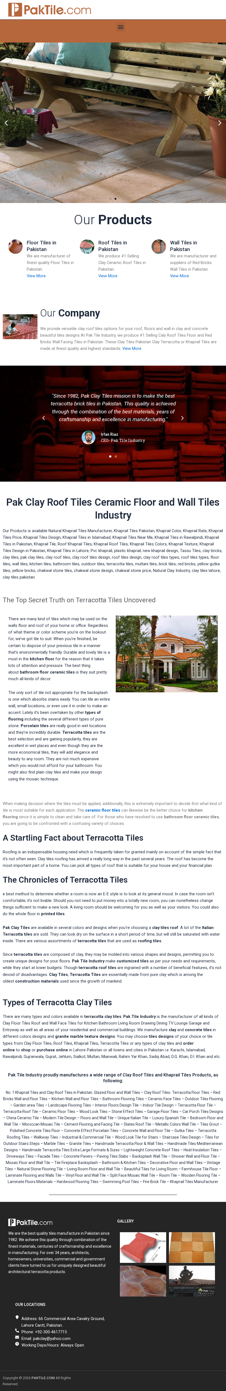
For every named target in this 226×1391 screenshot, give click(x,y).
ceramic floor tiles (102, 810)
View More (36, 275)
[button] (120, 26)
